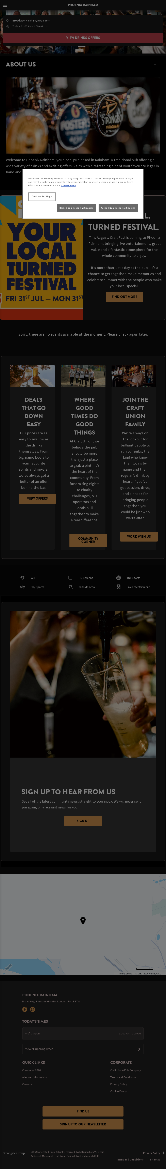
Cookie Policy (68, 185)
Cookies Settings (42, 196)
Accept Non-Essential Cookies (118, 207)
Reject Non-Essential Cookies (77, 207)
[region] (83, 194)
